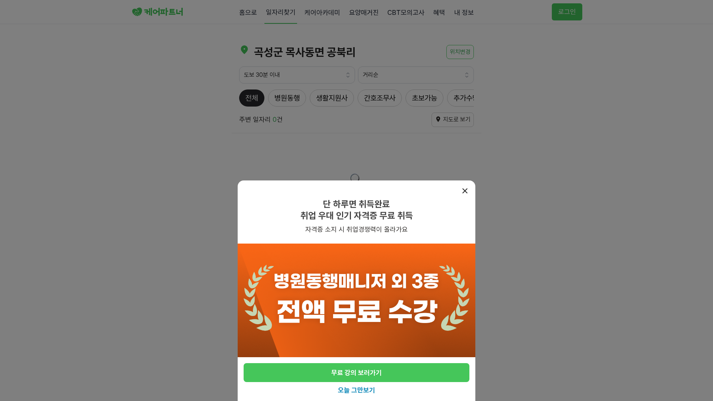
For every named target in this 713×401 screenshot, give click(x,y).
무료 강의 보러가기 (356, 372)
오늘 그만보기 (356, 390)
